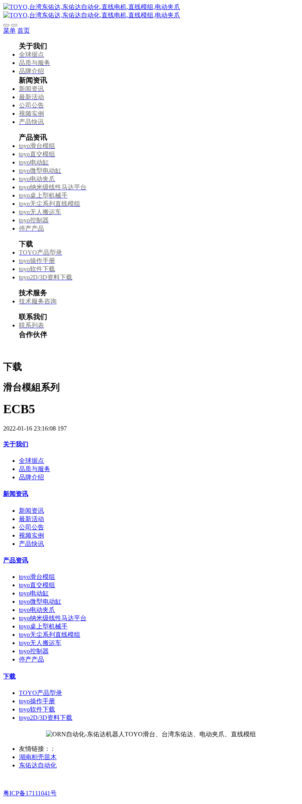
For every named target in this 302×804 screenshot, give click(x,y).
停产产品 (31, 659)
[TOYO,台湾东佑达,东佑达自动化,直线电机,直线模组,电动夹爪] (151, 11)
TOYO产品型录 (40, 692)
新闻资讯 (15, 493)
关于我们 (15, 444)
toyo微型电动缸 (40, 601)
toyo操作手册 (37, 701)
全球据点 (31, 460)
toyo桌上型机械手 (43, 626)
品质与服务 (34, 469)
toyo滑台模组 (37, 576)
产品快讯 (31, 543)
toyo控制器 (34, 651)
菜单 (9, 30)
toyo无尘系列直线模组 (49, 634)
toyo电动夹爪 (37, 609)
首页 (23, 30)
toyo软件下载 (37, 709)
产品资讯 (15, 560)
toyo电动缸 (34, 593)
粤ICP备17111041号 (30, 793)
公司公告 (31, 527)
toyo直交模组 (37, 585)
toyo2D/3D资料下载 (45, 717)
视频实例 (31, 535)
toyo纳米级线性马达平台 (53, 618)
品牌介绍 (31, 477)
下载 (9, 676)
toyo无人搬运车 (40, 643)
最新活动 (31, 519)
